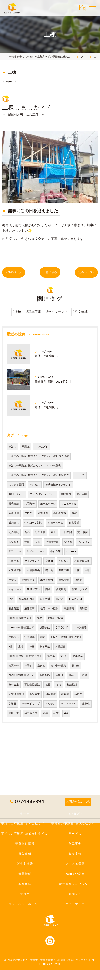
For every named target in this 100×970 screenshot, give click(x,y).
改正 (47, 685)
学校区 (59, 599)
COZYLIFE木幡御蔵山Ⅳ (21, 628)
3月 (11, 647)
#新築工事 (33, 312)
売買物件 (14, 666)
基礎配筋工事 (82, 561)
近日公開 (67, 532)
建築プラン (33, 589)
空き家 (68, 542)
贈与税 (75, 666)
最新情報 (69, 608)
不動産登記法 (32, 685)
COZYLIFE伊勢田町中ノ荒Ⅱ (66, 637)
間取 (47, 589)
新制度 (83, 608)
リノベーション (36, 551)
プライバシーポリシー (42, 494)
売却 (27, 542)
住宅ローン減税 (33, 523)
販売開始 (45, 628)
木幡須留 (60, 647)
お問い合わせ (16, 494)
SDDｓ (63, 656)
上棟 (77, 570)
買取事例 (66, 494)
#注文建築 (80, 312)
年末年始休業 (26, 599)
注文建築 (29, 637)
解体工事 (29, 608)
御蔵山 (72, 675)
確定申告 (35, 694)
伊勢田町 (61, 589)
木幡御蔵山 (33, 570)
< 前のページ (14, 272)
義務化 (86, 704)
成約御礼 (14, 523)
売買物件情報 (16, 694)
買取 (37, 542)
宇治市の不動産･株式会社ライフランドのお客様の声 (39, 475)
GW (66, 713)
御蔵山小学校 (79, 589)
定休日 (49, 561)
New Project (75, 599)
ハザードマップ (31, 704)
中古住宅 (55, 551)
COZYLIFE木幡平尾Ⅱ (20, 618)
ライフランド (32, 561)
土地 (20, 647)
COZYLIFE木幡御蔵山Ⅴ (21, 675)
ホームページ (48, 504)
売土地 (49, 570)
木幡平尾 (14, 561)
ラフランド (61, 628)
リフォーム (15, 551)
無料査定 (14, 685)
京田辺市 (14, 713)
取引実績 (82, 494)
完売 (39, 618)
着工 (53, 532)
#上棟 (17, 312)
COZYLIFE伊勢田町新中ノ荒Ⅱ (25, 656)
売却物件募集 (58, 666)
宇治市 (12, 447)
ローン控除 (80, 628)
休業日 (12, 704)
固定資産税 (15, 570)
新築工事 (40, 532)
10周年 (28, 666)
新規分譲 (14, 608)
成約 (74, 513)
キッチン (50, 704)
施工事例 (82, 532)
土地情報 (64, 580)
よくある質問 (16, 485)
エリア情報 (46, 580)
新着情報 (14, 513)
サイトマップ (75, 904)
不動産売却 (52, 542)
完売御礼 (14, 532)
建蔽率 (65, 694)
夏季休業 (78, 656)
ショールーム (55, 523)
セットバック (69, 704)
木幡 (31, 647)
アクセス (35, 485)
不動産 (26, 447)
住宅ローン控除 (49, 608)
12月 (11, 599)
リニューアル (69, 504)
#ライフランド (57, 312)
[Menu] (93, 8)
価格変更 (14, 542)
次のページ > (86, 272)
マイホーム (15, 589)
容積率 (78, 694)
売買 (56, 713)
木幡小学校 (28, 580)
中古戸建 (45, 647)
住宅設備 (74, 523)
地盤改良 (64, 561)
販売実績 (14, 504)
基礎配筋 (45, 675)
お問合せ (29, 504)
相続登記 (72, 685)
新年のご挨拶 (55, 618)
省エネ (51, 656)
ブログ (28, 513)
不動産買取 (59, 513)
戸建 (84, 675)
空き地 (41, 666)
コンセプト (41, 447)
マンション (83, 542)
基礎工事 (64, 570)
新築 (27, 532)
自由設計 (45, 599)
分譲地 (78, 580)
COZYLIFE (71, 551)
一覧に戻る (50, 272)
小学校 (12, 580)
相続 (58, 685)
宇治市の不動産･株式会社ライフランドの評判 (35, 466)
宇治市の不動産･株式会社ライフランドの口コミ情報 (39, 456)
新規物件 (43, 513)
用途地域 (50, 694)
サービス (79, 475)
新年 (45, 713)
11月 (87, 570)
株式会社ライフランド (58, 485)
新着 (42, 637)
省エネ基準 (30, 713)
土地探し (14, 637)
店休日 (59, 675)
